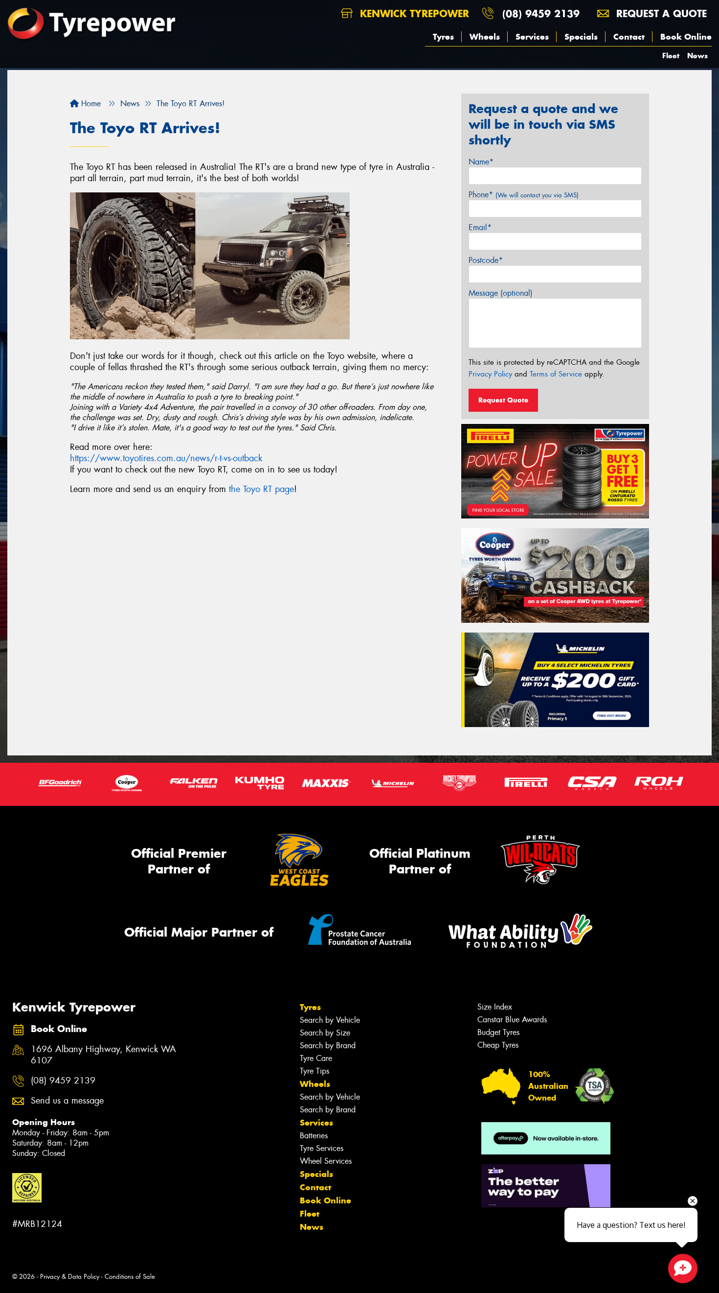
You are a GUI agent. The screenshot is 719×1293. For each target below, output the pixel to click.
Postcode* (486, 260)
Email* (480, 227)
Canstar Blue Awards (512, 1019)
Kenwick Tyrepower (413, 13)
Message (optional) (501, 293)
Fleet (670, 55)
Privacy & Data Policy (69, 1276)
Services (532, 36)
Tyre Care (316, 1058)
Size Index (494, 1007)
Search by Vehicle (330, 1020)
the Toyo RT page (261, 489)
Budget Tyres (498, 1032)
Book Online (686, 36)
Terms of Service (556, 374)
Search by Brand (328, 1045)
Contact (629, 36)
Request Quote (503, 400)
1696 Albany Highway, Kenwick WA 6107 (103, 1055)
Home (90, 103)
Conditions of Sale (130, 1276)
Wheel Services (326, 1161)
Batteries (314, 1135)
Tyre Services (321, 1148)
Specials (581, 36)
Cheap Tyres (497, 1045)
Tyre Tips (314, 1071)
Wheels (485, 36)
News (697, 55)
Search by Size (325, 1033)
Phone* (524, 194)
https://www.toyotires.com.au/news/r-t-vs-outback (166, 458)
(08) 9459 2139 (541, 13)
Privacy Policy (490, 374)
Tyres (443, 36)
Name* (481, 162)
